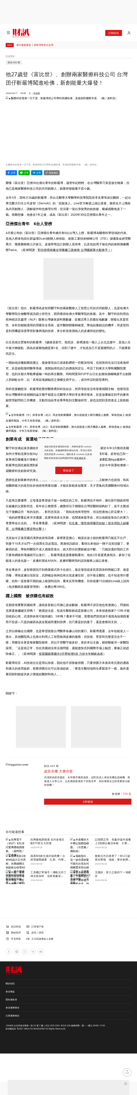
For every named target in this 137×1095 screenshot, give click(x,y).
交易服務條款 (13, 1015)
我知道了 (68, 470)
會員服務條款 (13, 1007)
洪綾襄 (36, 93)
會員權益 (10, 991)
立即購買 (88, 801)
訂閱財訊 (113, 33)
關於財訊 (10, 983)
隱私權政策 (80, 458)
